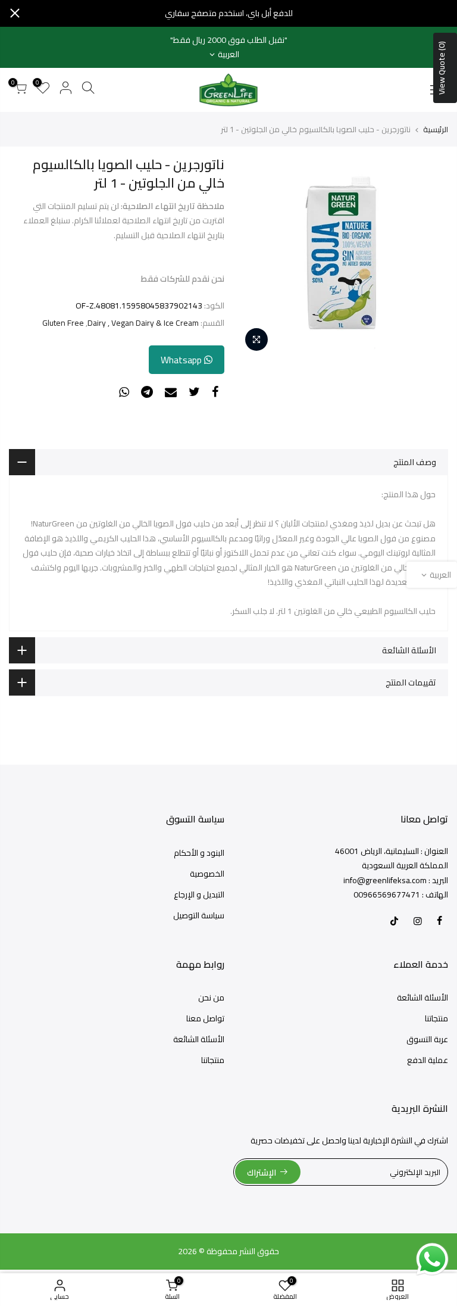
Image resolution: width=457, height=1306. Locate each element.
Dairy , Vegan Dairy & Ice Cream (143, 323)
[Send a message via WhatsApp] (432, 1259)
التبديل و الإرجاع (199, 894)
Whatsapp (182, 360)
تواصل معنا (205, 1018)
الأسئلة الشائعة (422, 997)
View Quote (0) (441, 68)
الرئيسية (435, 129)
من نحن (211, 997)
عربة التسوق (427, 1039)
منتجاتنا (436, 1018)
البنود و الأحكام (199, 853)
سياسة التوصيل (198, 915)
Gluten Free (63, 323)
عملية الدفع (427, 1060)
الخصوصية (207, 873)
